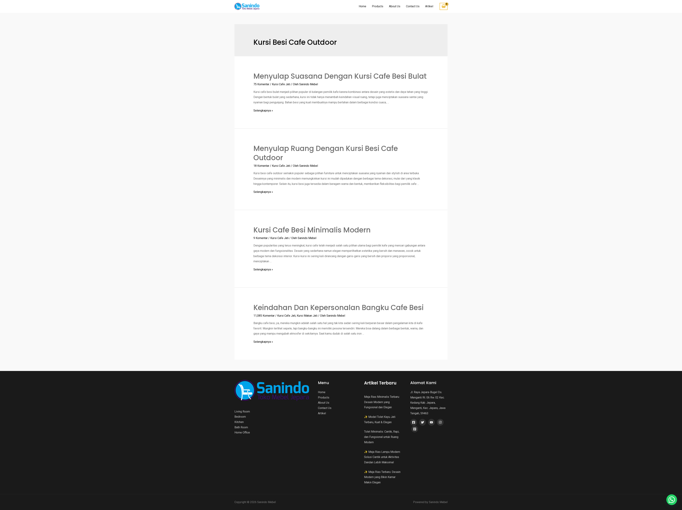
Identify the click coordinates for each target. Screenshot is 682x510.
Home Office (242, 432)
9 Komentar (260, 238)
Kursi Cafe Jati (281, 84)
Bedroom (240, 416)
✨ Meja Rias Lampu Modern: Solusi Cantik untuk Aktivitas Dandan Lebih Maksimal (382, 457)
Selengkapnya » (263, 110)
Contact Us (413, 6)
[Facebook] (413, 422)
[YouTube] (431, 422)
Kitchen (239, 422)
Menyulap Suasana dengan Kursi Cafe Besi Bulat (340, 76)
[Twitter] (422, 422)
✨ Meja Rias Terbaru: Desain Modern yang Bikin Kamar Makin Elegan (382, 477)
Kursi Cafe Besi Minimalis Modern (312, 230)
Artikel (429, 6)
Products (377, 6)
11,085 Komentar (264, 315)
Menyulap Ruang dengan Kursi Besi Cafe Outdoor (325, 153)
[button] (671, 499)
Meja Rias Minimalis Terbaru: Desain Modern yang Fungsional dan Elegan (382, 402)
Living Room (242, 411)
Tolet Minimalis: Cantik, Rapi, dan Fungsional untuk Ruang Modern (381, 437)
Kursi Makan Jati (307, 315)
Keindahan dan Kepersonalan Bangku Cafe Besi (338, 308)
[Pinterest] (414, 429)
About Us (394, 6)
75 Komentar (261, 84)
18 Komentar (261, 165)
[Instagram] (440, 422)
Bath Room (241, 427)
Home (362, 6)
